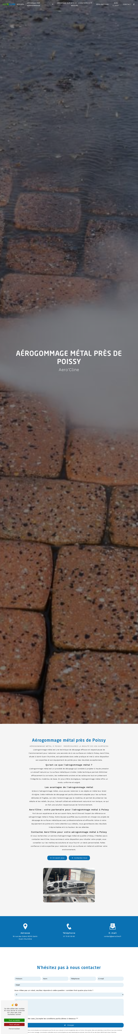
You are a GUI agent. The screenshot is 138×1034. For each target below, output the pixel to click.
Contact (127, 4)
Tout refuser (14, 1024)
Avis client (116, 4)
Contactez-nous (80, 858)
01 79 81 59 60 (69, 936)
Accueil (20, 4)
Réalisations (102, 4)
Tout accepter (14, 1020)
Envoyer (70, 1025)
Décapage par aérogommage (33, 4)
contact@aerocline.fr (112, 936)
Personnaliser (14, 1029)
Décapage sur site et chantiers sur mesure (74, 4)
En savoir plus (58, 858)
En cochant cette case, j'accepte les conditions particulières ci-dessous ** (47, 1019)
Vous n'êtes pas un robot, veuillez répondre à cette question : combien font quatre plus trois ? (53, 990)
